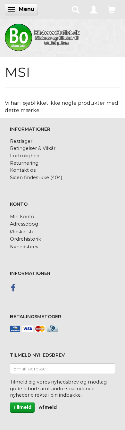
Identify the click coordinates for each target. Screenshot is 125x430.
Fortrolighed (24, 156)
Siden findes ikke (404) (36, 177)
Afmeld (48, 407)
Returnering (24, 163)
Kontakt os (23, 170)
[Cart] (111, 9)
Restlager (21, 141)
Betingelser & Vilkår (32, 148)
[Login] (93, 9)
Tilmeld (22, 407)
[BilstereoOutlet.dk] (43, 36)
